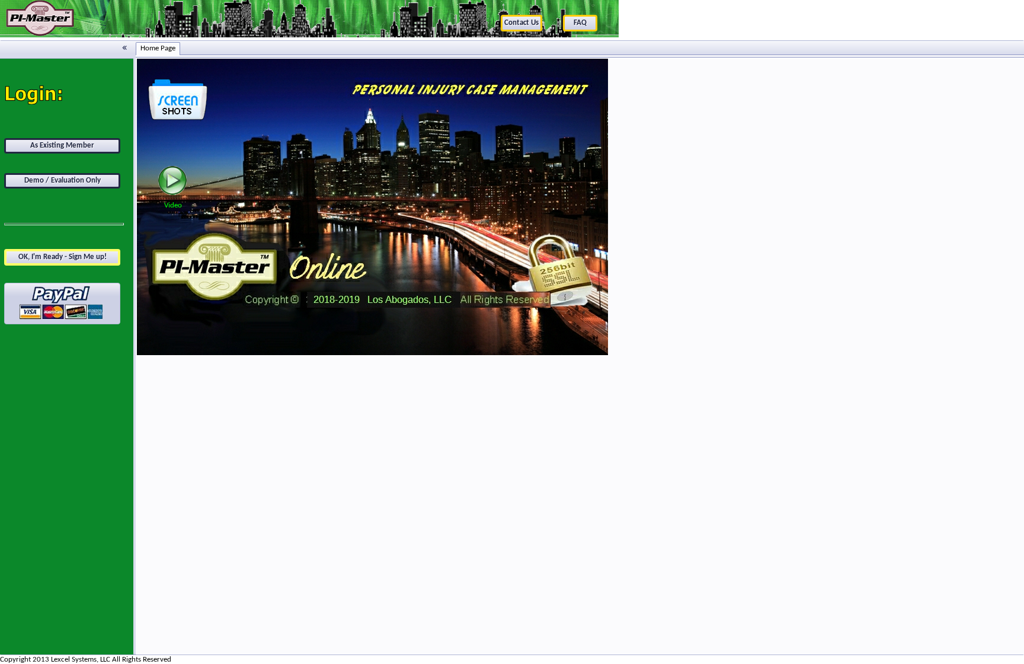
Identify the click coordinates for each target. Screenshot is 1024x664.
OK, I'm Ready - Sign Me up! (62, 257)
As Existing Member (62, 145)
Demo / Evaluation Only (62, 180)
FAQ (580, 23)
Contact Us (521, 23)
